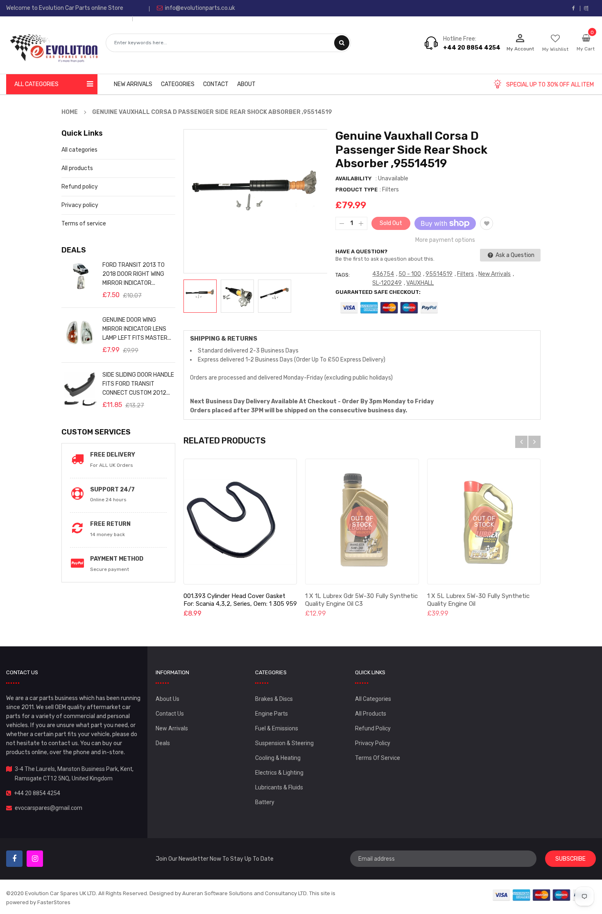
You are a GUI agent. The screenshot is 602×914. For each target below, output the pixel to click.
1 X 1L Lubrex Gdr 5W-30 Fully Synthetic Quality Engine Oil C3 (361, 599)
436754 (383, 274)
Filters (465, 274)
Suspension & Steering (284, 743)
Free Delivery (112, 454)
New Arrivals (494, 274)
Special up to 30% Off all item (550, 84)
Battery (264, 802)
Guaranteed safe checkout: (378, 292)
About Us (167, 699)
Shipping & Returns (223, 338)
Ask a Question (514, 255)
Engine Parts (271, 713)
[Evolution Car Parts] (542, 894)
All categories (79, 149)
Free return (110, 524)
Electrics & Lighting (279, 772)
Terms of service (83, 223)
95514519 (439, 274)
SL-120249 (387, 283)
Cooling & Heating (278, 758)
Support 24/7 (112, 489)
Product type (356, 189)
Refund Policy (373, 728)
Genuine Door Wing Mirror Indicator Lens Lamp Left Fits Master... (136, 328)
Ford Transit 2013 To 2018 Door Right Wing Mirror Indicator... (133, 273)
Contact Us (170, 713)
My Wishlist (555, 49)
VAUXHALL (420, 283)
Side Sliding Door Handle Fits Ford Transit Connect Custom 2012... (138, 383)
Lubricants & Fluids (279, 787)
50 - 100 (409, 274)
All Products (370, 713)
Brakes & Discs (274, 699)
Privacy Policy (372, 743)
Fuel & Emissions (276, 728)
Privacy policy (79, 205)
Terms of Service (377, 758)
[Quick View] (240, 522)
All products (77, 168)
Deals (163, 743)
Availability (353, 178)
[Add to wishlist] (486, 223)
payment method (116, 558)
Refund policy (79, 186)
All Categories (373, 699)
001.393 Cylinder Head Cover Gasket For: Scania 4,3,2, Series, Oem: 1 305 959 (240, 599)
